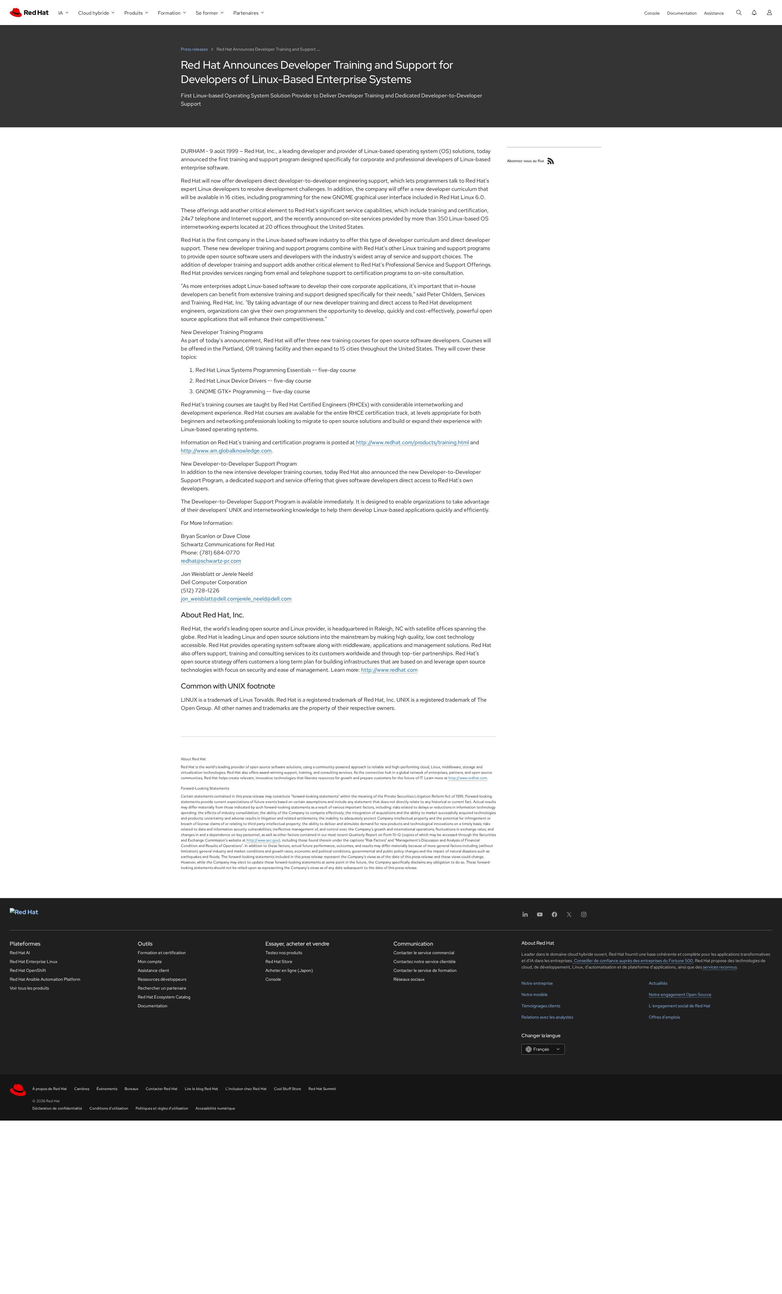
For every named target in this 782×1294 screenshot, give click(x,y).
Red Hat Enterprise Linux (33, 961)
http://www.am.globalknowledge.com (226, 450)
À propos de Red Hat (49, 1088)
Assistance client (153, 970)
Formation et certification (162, 952)
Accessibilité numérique (215, 1108)
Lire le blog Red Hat (201, 1088)
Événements (107, 1088)
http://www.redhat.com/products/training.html (412, 442)
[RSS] (550, 161)
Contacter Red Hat (161, 1088)
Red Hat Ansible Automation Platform (45, 979)
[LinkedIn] (525, 916)
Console (652, 13)
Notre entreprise (537, 983)
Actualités (658, 983)
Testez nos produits (283, 952)
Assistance (714, 13)
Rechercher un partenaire (162, 988)
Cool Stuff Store (287, 1088)
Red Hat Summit (322, 1088)
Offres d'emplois (664, 1017)
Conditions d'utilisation (109, 1108)
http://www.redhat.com (389, 669)
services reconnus (720, 967)
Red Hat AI (20, 952)
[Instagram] (583, 916)
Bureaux (131, 1088)
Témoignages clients (540, 1006)
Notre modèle (534, 994)
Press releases (195, 49)
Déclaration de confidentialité (57, 1108)
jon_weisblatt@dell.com (209, 598)
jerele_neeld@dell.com (264, 598)
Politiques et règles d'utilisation (162, 1108)
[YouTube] (539, 916)
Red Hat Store (278, 961)
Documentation (682, 13)
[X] (569, 916)
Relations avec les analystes (547, 1017)
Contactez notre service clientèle (424, 961)
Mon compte (150, 961)
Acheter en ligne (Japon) (289, 970)
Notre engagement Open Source (680, 994)
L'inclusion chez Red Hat (246, 1088)
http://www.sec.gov (263, 840)
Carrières (81, 1088)
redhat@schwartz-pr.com (211, 560)
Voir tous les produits (29, 988)
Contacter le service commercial (423, 952)
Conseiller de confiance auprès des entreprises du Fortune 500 (633, 960)
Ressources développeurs (162, 979)
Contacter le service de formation (425, 970)
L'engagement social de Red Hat (679, 1006)
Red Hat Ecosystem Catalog (164, 997)
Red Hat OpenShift (28, 970)
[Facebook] (554, 916)
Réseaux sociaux (409, 979)
